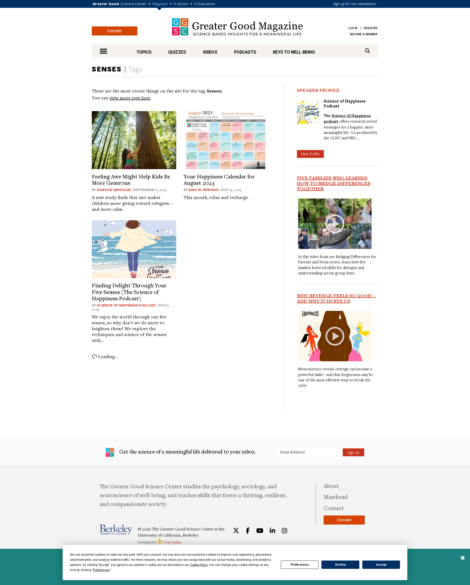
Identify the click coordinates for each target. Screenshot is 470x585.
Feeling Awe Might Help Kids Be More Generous (131, 179)
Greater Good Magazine (237, 26)
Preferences (300, 564)
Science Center (134, 3)
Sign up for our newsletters (354, 3)
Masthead (336, 496)
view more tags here (129, 97)
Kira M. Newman (203, 189)
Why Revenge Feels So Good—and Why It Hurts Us (336, 298)
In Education (204, 3)
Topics (144, 52)
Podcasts (245, 52)
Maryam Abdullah (113, 189)
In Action (181, 3)
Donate (114, 30)
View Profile (310, 153)
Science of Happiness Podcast (126, 305)
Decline (340, 564)
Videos (210, 52)
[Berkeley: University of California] (116, 530)
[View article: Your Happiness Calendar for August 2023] (226, 139)
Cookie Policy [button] (199, 565)
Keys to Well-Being (294, 52)
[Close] (462, 558)
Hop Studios (172, 542)
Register (370, 28)
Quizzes (177, 52)
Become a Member (363, 34)
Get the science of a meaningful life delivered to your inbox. (187, 451)
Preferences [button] (101, 570)
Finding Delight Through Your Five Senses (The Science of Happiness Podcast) (129, 291)
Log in (352, 28)
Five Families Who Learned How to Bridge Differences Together (333, 183)
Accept (381, 564)
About (331, 485)
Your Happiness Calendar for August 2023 (219, 179)
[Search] (367, 51)
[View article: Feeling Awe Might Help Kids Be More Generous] (134, 139)
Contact (334, 508)
